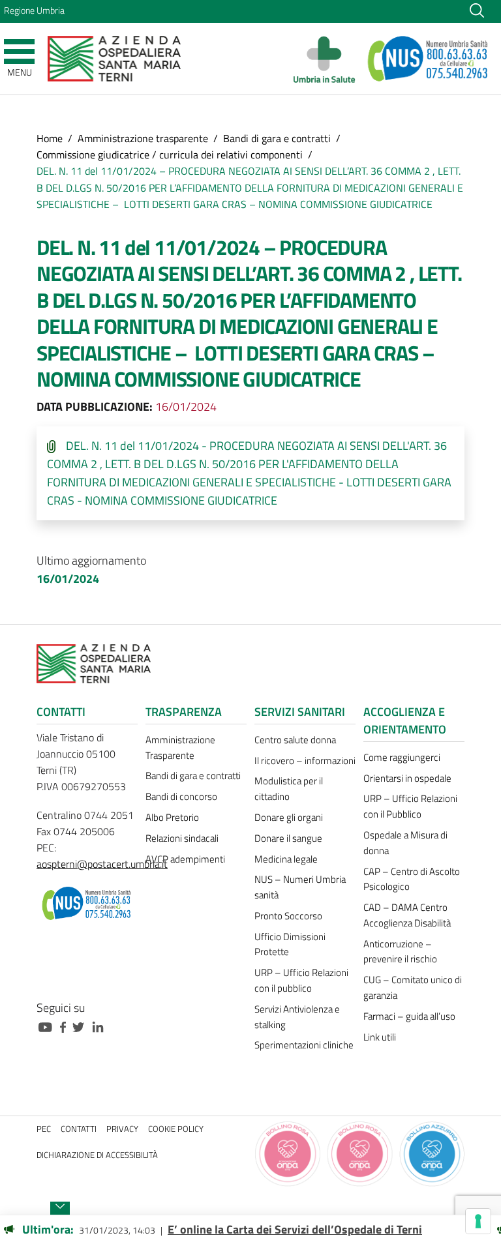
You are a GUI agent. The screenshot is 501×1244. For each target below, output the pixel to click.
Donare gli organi (288, 817)
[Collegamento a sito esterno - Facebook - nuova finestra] (66, 1026)
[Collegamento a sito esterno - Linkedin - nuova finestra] (101, 1026)
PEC (44, 1129)
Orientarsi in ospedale (407, 778)
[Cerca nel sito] (477, 10)
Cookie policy (176, 1129)
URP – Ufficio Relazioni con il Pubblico (410, 806)
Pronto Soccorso (288, 915)
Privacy (122, 1129)
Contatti (79, 1129)
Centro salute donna (295, 739)
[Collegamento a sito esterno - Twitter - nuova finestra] (81, 1026)
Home (50, 138)
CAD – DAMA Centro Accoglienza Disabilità (407, 915)
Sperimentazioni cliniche (304, 1044)
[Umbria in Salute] (328, 58)
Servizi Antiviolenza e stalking (297, 1016)
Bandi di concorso (181, 796)
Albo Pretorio (172, 817)
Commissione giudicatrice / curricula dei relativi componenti (170, 154)
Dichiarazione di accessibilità (97, 1155)
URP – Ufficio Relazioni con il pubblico (301, 980)
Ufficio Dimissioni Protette (290, 944)
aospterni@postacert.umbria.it (102, 864)
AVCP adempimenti (185, 859)
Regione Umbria (34, 10)
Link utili (379, 1036)
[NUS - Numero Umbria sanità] (428, 59)
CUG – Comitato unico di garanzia (412, 987)
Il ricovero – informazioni (305, 760)
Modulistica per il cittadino (288, 788)
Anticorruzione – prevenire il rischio (400, 951)
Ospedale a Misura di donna (405, 842)
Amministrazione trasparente (143, 138)
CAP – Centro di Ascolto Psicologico (411, 879)
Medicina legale (286, 859)
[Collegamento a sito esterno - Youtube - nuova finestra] (48, 1026)
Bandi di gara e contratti (277, 138)
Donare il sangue (288, 838)
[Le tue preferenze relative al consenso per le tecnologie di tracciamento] (478, 1221)
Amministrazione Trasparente (180, 747)
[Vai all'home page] (114, 58)
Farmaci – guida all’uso (409, 1016)
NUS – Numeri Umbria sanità (300, 887)
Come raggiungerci (401, 757)
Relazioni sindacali (182, 838)
